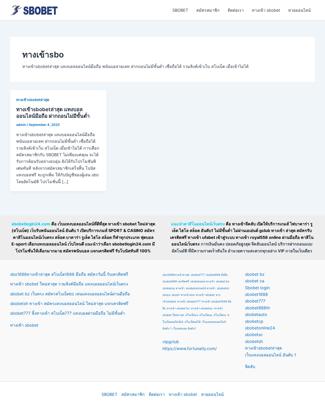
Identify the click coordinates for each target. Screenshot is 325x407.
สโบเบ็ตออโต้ (193, 322)
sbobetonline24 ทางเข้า (201, 288)
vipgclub (170, 341)
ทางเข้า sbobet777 (189, 301)
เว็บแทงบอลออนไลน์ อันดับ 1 (270, 354)
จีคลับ (250, 366)
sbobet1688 (256, 294)
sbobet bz (222, 281)
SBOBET (180, 10)
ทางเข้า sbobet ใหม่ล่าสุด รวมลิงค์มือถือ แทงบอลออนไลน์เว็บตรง (69, 283)
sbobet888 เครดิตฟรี (175, 281)
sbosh (176, 295)
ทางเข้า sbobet (266, 10)
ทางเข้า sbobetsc (202, 308)
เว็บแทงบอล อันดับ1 (184, 328)
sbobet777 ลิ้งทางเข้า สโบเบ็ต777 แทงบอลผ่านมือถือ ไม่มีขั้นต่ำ (67, 313)
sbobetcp (254, 321)
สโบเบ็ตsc (220, 315)
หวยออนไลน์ (299, 10)
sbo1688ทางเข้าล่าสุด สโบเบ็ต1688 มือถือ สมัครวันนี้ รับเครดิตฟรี (69, 274)
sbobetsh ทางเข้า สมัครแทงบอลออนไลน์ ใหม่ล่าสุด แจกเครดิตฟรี (69, 303)
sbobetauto (256, 314)
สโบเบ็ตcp (205, 315)
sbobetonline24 (260, 327)
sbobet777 (198, 275)
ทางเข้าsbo (187, 295)
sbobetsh (223, 288)
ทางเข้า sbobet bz (178, 308)
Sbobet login (257, 287)
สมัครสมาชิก (208, 10)
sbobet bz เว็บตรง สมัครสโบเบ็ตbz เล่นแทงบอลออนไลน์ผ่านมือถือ (70, 293)
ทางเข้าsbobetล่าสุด (32, 99)
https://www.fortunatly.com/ (189, 348)
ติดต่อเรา (236, 10)
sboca (166, 295)
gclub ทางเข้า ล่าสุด (277, 230)
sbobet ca (254, 280)
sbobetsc (254, 334)
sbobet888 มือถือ (217, 275)
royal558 (259, 237)
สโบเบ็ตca (191, 315)
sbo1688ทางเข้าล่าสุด (176, 275)
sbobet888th (257, 307)
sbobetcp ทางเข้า (173, 288)
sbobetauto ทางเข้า (202, 281)
